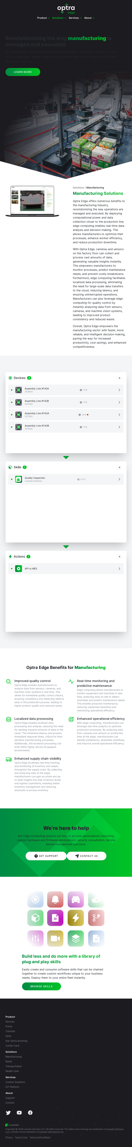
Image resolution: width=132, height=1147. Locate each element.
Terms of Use (21, 1137)
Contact (10, 1102)
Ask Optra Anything (17, 1040)
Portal (9, 1026)
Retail (9, 1061)
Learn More (23, 71)
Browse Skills (41, 986)
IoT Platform (12, 1086)
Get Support (48, 855)
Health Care (12, 1071)
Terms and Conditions (40, 1137)
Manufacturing (95, 187)
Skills (8, 1035)
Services (11, 1077)
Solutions (78, 187)
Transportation (14, 1066)
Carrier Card (12, 1045)
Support (10, 1097)
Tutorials (10, 1031)
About (9, 1093)
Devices (10, 1021)
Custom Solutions (15, 1082)
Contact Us (89, 855)
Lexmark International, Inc (51, 1132)
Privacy (9, 1137)
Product (10, 1016)
